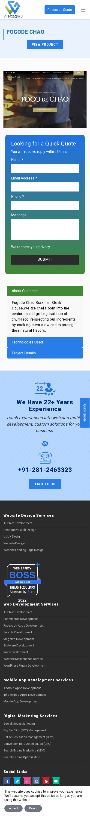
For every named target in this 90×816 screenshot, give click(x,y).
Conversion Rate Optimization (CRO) (27, 743)
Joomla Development (17, 632)
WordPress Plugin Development (24, 665)
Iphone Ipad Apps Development (24, 694)
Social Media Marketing (19, 723)
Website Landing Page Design (23, 550)
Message (19, 215)
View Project (45, 44)
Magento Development (18, 639)
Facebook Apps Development (23, 625)
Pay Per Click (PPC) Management (24, 730)
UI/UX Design (12, 536)
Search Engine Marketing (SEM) (24, 750)
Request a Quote (60, 10)
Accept (13, 808)
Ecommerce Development (20, 619)
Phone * (17, 196)
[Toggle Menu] (83, 10)
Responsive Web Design (19, 530)
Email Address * (24, 178)
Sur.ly (31, 591)
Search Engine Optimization (21, 757)
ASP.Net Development (17, 523)
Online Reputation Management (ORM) (28, 737)
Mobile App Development (20, 701)
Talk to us (45, 484)
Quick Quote (85, 413)
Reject (33, 808)
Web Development (15, 652)
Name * (17, 160)
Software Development (18, 645)
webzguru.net (22, 582)
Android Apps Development (22, 688)
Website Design (14, 543)
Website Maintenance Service (23, 659)
